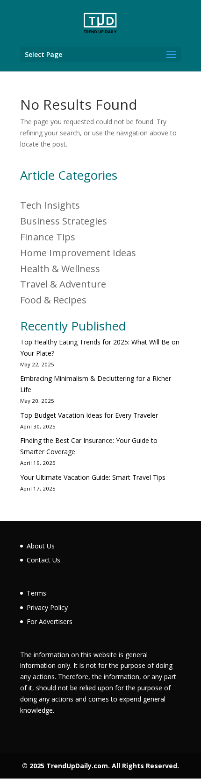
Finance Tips (47, 237)
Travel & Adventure (63, 284)
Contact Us (43, 559)
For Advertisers (49, 621)
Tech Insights (50, 205)
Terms (36, 593)
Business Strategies (63, 221)
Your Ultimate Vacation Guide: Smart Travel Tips (92, 477)
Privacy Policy (47, 607)
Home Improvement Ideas (78, 252)
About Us (41, 545)
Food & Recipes (53, 300)
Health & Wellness (60, 268)
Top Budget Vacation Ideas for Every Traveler (89, 415)
